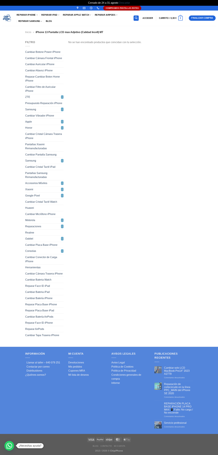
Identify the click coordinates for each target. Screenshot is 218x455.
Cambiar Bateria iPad (37, 292)
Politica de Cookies (122, 366)
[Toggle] (62, 97)
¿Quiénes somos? (35, 374)
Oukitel (29, 238)
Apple (28, 121)
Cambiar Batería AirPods (39, 316)
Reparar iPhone (26, 15)
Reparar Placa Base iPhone (41, 304)
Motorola (30, 220)
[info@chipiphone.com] (84, 8)
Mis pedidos (75, 366)
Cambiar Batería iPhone (39, 298)
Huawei (29, 208)
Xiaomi (29, 189)
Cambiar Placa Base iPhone (41, 244)
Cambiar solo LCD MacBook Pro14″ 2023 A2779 (177, 370)
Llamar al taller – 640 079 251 (42, 362)
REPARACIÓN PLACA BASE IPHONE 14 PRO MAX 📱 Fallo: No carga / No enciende (178, 408)
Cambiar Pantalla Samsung (40, 154)
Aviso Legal (118, 362)
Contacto (106, 446)
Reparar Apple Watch (76, 15)
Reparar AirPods (105, 15)
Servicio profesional (175, 422)
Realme (29, 232)
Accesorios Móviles (36, 183)
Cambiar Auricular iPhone (39, 64)
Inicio (28, 32)
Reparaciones (33, 226)
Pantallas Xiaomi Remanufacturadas (36, 146)
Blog (49, 21)
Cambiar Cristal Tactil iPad (40, 166)
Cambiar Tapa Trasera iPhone (42, 335)
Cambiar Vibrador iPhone (39, 115)
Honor (28, 127)
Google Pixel (32, 195)
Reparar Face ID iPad (37, 285)
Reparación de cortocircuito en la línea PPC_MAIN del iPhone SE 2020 (177, 389)
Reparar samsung (29, 21)
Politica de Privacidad (123, 370)
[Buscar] (136, 18)
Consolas (30, 251)
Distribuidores (33, 370)
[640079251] (98, 8)
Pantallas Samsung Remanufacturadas (36, 175)
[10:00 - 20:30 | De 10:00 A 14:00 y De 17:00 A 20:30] (91, 8)
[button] (9, 446)
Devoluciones (76, 362)
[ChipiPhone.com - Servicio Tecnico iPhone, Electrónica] (7, 18)
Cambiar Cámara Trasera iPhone (44, 273)
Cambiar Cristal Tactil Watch (41, 201)
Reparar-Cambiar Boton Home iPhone (42, 78)
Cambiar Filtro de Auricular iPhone (40, 88)
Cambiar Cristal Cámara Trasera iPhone (43, 136)
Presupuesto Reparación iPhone (43, 103)
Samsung (30, 109)
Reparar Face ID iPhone (39, 322)
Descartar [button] (124, 2)
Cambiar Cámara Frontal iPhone (43, 58)
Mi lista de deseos (78, 374)
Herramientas (33, 267)
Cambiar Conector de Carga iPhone (41, 259)
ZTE (27, 97)
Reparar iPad (49, 15)
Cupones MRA (76, 370)
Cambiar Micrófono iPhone (40, 214)
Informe (115, 383)
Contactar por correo (37, 366)
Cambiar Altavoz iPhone (39, 70)
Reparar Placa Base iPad (39, 310)
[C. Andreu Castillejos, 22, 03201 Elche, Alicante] (78, 8)
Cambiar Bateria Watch (38, 279)
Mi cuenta (119, 446)
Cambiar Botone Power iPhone (42, 52)
